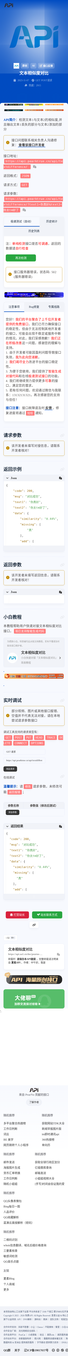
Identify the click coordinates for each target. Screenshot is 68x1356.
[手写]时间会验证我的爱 (50, 1184)
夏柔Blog (8, 1278)
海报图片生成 (11, 1167)
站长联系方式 (49, 914)
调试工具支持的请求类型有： (33, 737)
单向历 (46, 1145)
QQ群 (6, 1350)
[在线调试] (62, 776)
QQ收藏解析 (11, 1217)
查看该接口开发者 (32, 145)
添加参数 (12, 812)
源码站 (37, 1319)
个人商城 (9, 1284)
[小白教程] (62, 617)
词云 (6, 1134)
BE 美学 (8, 1139)
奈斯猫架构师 (25, 1338)
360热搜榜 (48, 1139)
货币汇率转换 (11, 1173)
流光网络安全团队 (27, 1331)
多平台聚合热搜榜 (14, 1123)
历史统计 (51, 221)
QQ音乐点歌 (11, 1261)
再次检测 (21, 258)
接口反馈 (48, 66)
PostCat (22, 1335)
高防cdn (50, 1335)
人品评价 (9, 1212)
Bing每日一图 (11, 1206)
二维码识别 (10, 1239)
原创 (24, 65)
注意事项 (14, 306)
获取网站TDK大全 (53, 1123)
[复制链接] (34, 924)
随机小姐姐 (10, 1184)
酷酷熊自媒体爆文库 (53, 1338)
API (19, 1319)
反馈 (48, 408)
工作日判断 (10, 1128)
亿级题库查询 (43, 1167)
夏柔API (15, 962)
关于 (17, 1350)
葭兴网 (37, 1338)
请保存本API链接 (26, 959)
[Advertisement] (34, 1049)
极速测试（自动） (22, 221)
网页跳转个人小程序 (16, 1145)
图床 (45, 1319)
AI (33, 65)
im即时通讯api (50, 1134)
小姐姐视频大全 (44, 1178)
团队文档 (54, 1319)
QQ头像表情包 (12, 1201)
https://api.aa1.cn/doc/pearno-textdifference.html (24, 954)
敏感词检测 (10, 1256)
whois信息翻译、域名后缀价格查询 (24, 1245)
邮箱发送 (40, 1173)
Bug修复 (34, 306)
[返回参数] (62, 565)
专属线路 (53, 306)
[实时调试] (62, 700)
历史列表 (34, 231)
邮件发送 (9, 1162)
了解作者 (34, 1102)
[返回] (8, 5)
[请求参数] (62, 435)
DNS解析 (27, 1319)
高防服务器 (62, 1335)
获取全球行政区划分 (47, 1162)
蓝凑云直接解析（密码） (18, 1222)
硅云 (42, 1335)
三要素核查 (10, 1250)
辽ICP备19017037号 (36, 1350)
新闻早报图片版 (51, 1128)
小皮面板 (32, 1335)
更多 (6, 1289)
